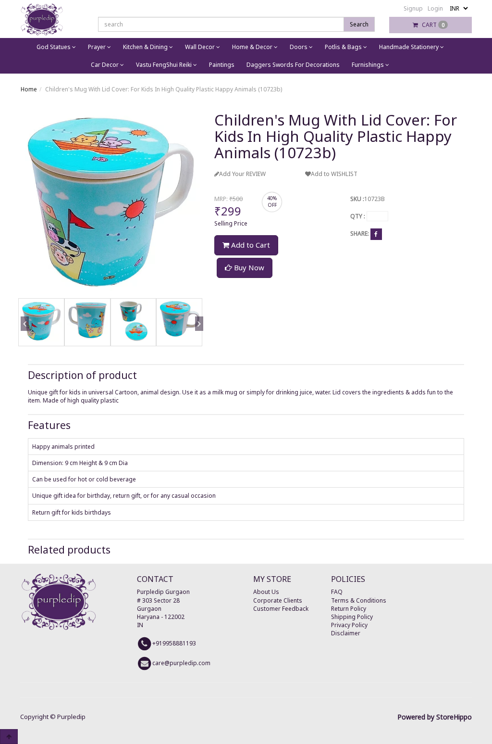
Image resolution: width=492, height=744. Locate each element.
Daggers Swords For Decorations (293, 65)
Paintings (221, 65)
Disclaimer (345, 633)
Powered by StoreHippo (434, 716)
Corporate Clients (277, 600)
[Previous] (23, 335)
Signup (413, 8)
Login (435, 8)
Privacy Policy (349, 625)
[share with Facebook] (376, 234)
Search (359, 24)
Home (29, 89)
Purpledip (71, 716)
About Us (266, 592)
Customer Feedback (280, 609)
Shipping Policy (352, 617)
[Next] (197, 335)
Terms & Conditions (358, 600)
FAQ (337, 592)
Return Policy (348, 609)
